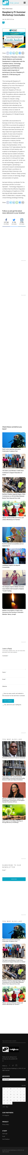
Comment (5, 655)
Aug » (7, 1106)
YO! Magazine (5, 1115)
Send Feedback (6, 1139)
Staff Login (4, 1133)
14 (24, 1094)
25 (14, 1100)
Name (4, 672)
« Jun (3, 1106)
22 (4, 1100)
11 (14, 1094)
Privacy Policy (5, 1124)
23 (7, 1100)
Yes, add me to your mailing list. (12, 704)
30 (7, 1103)
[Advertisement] (14, 245)
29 (4, 1103)
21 (24, 1097)
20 (20, 1097)
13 (20, 1094)
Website (4, 686)
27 (20, 1100)
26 (17, 1100)
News (4, 8)
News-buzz (9, 8)
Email (4, 679)
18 (14, 1097)
